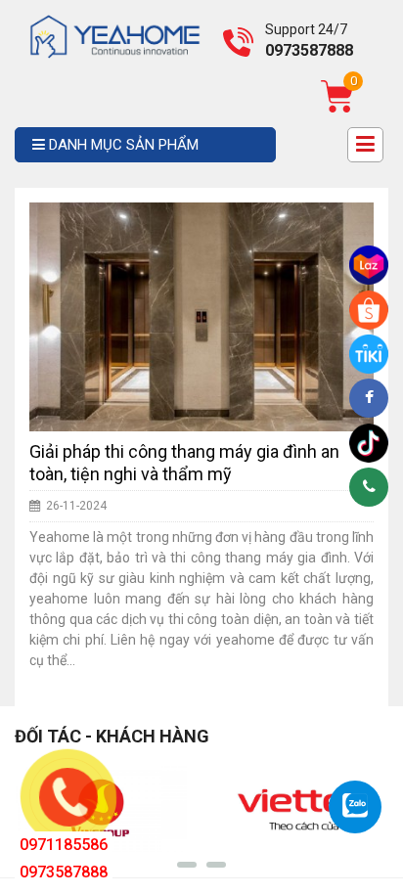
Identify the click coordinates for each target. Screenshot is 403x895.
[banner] (115, 35)
